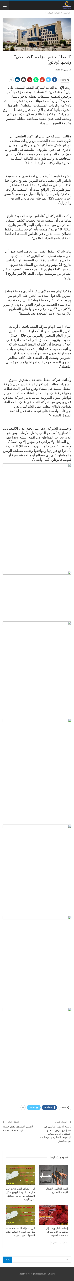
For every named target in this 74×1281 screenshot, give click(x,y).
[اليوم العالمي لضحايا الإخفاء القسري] (53, 1175)
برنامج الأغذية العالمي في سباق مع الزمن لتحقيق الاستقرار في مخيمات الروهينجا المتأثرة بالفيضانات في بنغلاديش (55, 1134)
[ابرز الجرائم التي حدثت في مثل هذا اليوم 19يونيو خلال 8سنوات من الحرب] (20, 1215)
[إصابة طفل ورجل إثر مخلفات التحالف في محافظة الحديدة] (53, 1215)
